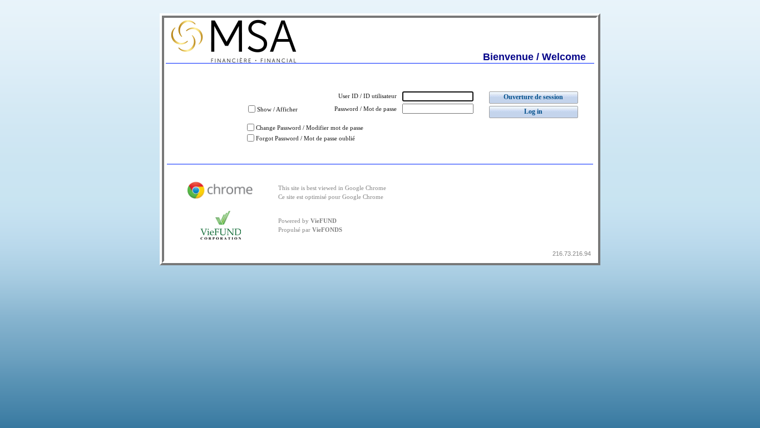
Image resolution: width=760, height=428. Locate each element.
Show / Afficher (277, 109)
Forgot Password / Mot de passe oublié (305, 138)
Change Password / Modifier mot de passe (309, 128)
